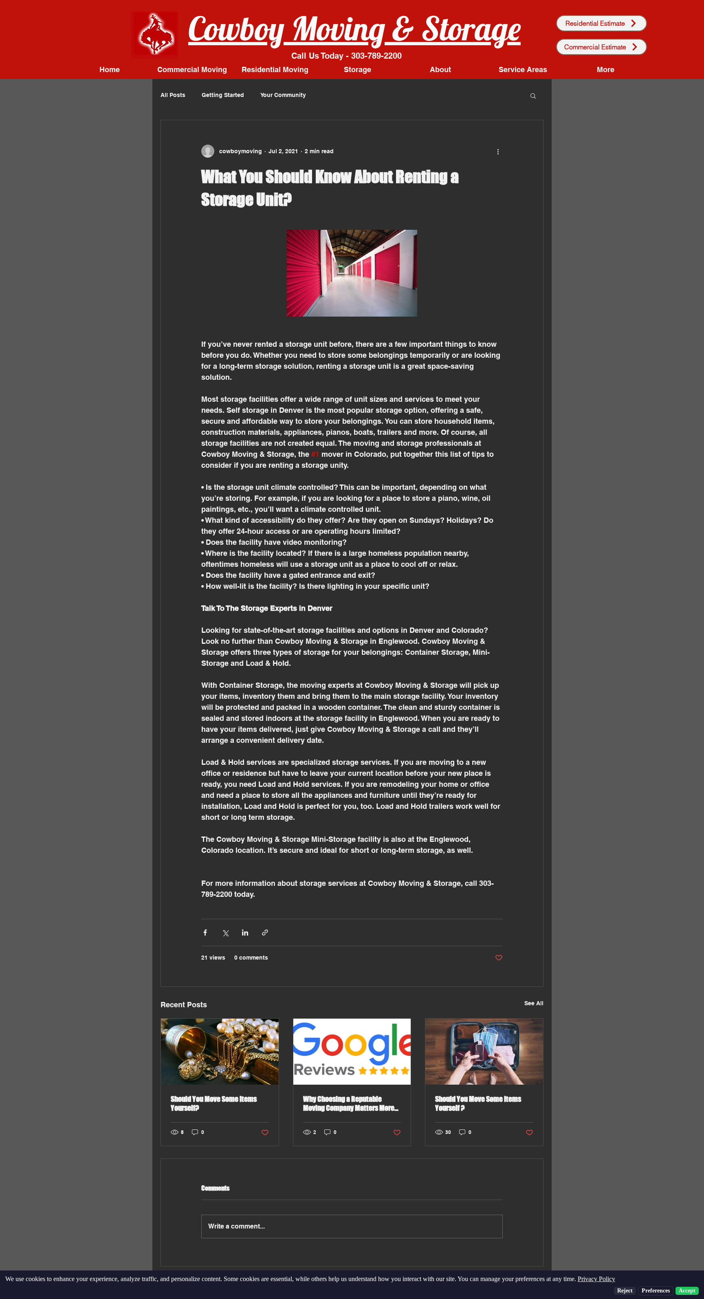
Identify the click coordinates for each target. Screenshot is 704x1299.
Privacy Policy (596, 1278)
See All (533, 1003)
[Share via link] (265, 932)
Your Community (283, 95)
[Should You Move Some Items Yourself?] (220, 1052)
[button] (533, 95)
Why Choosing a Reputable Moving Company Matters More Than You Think (348, 1103)
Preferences (656, 1291)
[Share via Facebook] (205, 932)
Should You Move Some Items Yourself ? (478, 1103)
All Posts (173, 95)
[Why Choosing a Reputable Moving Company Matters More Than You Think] (352, 1052)
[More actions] (498, 151)
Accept (687, 1291)
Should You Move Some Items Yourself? (214, 1103)
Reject (625, 1291)
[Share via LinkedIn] (245, 932)
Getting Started (223, 95)
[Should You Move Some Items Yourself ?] (484, 1052)
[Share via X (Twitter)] (225, 932)
